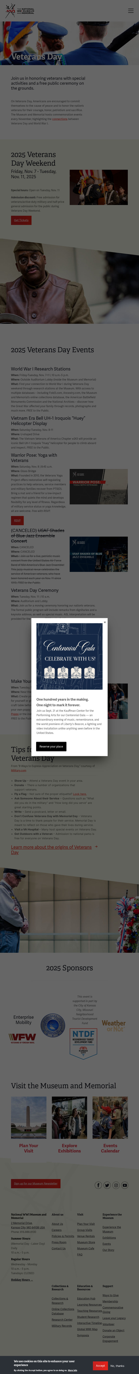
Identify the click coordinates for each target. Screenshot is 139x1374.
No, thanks (117, 1366)
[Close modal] (104, 621)
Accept (100, 1366)
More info (72, 1370)
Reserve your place (51, 746)
